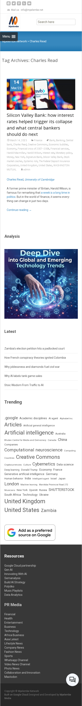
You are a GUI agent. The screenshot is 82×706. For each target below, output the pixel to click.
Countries (9, 458)
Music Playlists (13, 590)
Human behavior (13, 478)
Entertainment (13, 622)
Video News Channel (17, 664)
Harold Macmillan (16, 153)
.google (11, 417)
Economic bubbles (58, 144)
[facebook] (9, 5)
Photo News (12, 668)
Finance (38, 140)
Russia (43, 490)
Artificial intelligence (29, 432)
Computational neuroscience (33, 449)
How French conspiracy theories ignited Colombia (35, 357)
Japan (61, 478)
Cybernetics (43, 464)
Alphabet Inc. (66, 418)
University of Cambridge (39, 179)
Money (10, 157)
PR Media (13, 604)
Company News (14, 647)
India (28, 478)
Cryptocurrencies (13, 464)
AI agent (53, 418)
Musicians (9, 490)
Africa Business (14, 635)
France (57, 469)
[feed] (24, 5)
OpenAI (33, 490)
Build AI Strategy (14, 582)
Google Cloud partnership (20, 565)
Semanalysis (12, 578)
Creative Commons (38, 144)
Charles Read (20, 144)
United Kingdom (28, 165)
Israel (54, 478)
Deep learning (12, 469)
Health (8, 618)
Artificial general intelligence (39, 425)
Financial (9, 614)
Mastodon (10, 676)
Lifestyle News (13, 643)
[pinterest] (19, 5)
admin (26, 169)
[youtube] (29, 5)
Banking (60, 140)
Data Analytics (13, 594)
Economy (12, 148)
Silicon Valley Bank (52, 157)
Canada (52, 440)
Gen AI (8, 569)
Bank (52, 140)
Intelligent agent (40, 478)
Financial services (60, 148)
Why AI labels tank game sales (23, 376)
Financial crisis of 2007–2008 (33, 148)
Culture (27, 465)
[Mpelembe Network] (10, 22)
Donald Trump (29, 469)
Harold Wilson (34, 153)
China (62, 440)
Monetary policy (64, 153)
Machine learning (28, 484)
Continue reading (19, 210)
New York (20, 157)
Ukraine (44, 494)
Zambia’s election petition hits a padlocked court (34, 348)
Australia (60, 433)
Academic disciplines (33, 418)
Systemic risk (31, 161)
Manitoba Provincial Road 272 (53, 484)
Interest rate (49, 153)
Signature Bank (34, 157)
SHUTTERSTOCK (61, 490)
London (11, 483)
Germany (52, 474)
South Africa (12, 494)
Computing (70, 450)
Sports (8, 656)
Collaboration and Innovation (22, 672)
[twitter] (14, 5)
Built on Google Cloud (16, 694)
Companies (11, 444)
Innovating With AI (15, 574)
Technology (30, 494)
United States (45, 165)
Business (10, 626)
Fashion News (13, 651)
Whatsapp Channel (16, 660)
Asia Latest (11, 639)
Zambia (49, 510)
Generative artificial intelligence (24, 474)
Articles (13, 425)
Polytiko (9, 586)
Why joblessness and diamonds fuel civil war (32, 366)
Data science (65, 464)
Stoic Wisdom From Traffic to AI (24, 385)
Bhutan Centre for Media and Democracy (25, 440)
